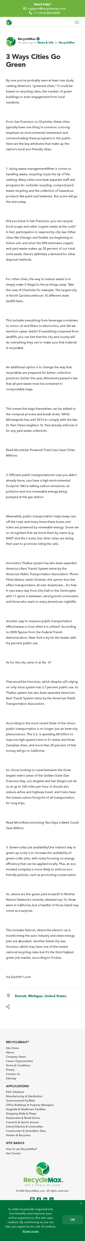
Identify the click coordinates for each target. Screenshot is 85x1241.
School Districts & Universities (24, 1126)
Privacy (10, 1069)
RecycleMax (27, 39)
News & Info (46, 42)
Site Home (12, 1048)
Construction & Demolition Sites (26, 1131)
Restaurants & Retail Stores (23, 1118)
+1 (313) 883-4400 (47, 13)
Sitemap (11, 1078)
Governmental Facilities (20, 1100)
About (10, 1052)
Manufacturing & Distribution (24, 1096)
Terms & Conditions (18, 1065)
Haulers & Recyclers (18, 1135)
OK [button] (72, 1220)
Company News (16, 1056)
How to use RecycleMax (21, 1149)
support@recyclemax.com (47, 9)
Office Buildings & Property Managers (30, 1105)
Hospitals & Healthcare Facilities (25, 1109)
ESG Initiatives (15, 1092)
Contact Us (13, 1074)
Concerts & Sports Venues (22, 1122)
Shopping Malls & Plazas (21, 1113)
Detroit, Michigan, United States (40, 996)
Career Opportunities (19, 1061)
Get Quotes (13, 1153)
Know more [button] (31, 1231)
